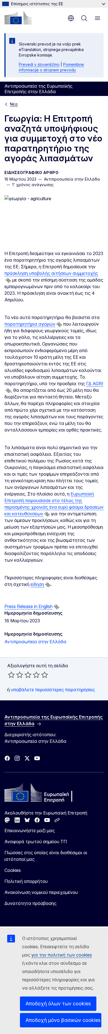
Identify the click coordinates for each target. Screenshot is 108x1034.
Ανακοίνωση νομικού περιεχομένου (41, 892)
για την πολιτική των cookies (61, 955)
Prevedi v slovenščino (39, 64)
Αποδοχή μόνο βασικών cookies (63, 1020)
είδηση (37, 584)
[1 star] (11, 674)
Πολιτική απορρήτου (26, 881)
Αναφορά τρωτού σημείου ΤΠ (35, 841)
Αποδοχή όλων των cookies (58, 1003)
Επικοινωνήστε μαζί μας (29, 830)
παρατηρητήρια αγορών (29, 324)
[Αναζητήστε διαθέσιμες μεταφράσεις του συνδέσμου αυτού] (8, 280)
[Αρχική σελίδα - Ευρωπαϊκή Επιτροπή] (18, 17)
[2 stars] (15, 674)
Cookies (12, 870)
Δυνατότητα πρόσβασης (30, 903)
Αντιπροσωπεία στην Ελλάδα (35, 641)
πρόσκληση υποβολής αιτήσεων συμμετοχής (51, 273)
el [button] (71, 18)
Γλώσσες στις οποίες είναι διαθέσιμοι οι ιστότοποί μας (45, 856)
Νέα (14, 104)
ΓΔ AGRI (94, 383)
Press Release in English (28, 606)
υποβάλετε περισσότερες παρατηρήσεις (53, 689)
